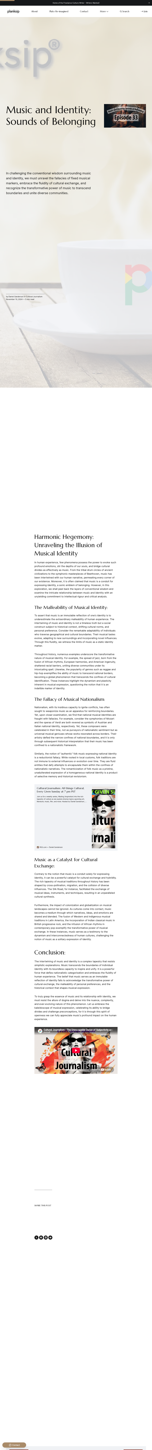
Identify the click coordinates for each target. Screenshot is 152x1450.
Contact (84, 11)
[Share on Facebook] (41, 1238)
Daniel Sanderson (16, 296)
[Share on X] (36, 1238)
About (34, 11)
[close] (149, 3)
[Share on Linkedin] (46, 1238)
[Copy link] (50, 1238)
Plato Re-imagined (58, 11)
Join (145, 11)
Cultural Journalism (34, 296)
